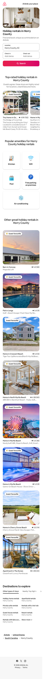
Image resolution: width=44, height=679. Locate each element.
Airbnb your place (30, 4)
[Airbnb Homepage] (4, 4)
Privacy (17, 667)
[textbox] (12, 56)
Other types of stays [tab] (11, 591)
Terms (25, 667)
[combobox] (21, 48)
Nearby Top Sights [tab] (30, 591)
